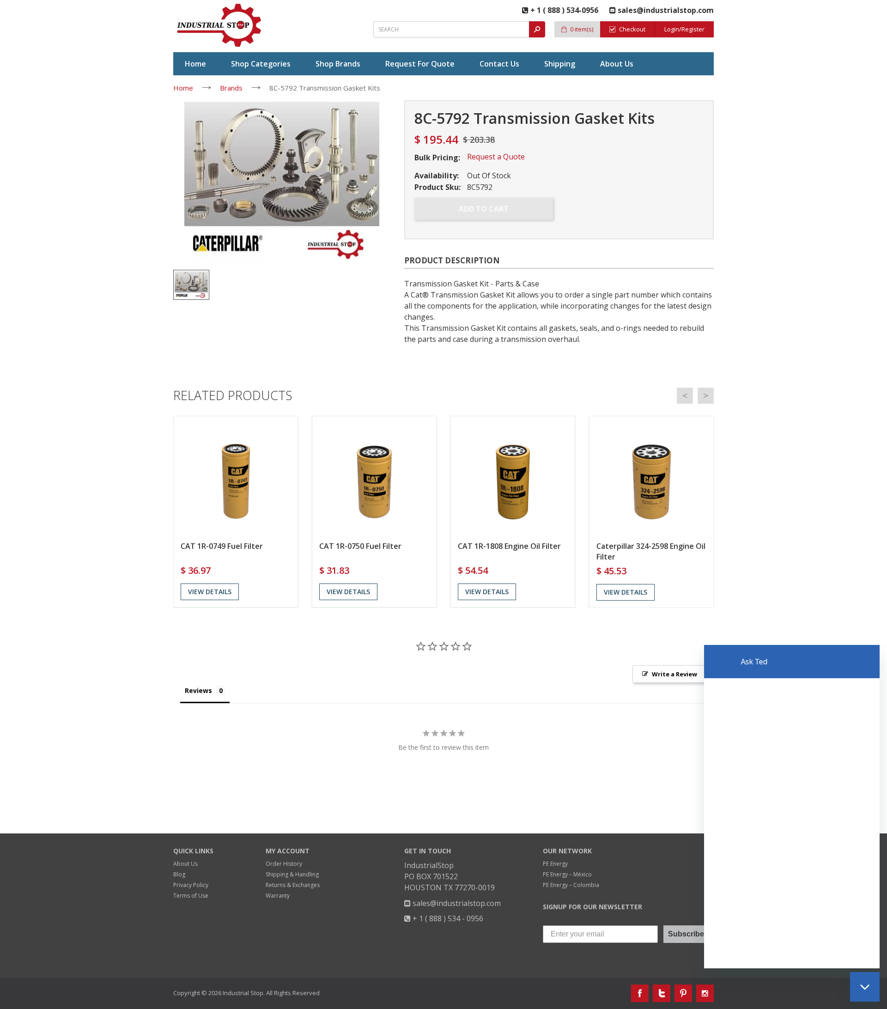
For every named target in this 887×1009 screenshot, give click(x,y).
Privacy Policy (190, 885)
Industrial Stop (243, 993)
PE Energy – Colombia (571, 885)
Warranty (278, 896)
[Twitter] (661, 993)
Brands (231, 87)
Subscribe (686, 934)
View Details (209, 591)
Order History (284, 864)
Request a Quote (496, 157)
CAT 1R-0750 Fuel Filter (360, 546)
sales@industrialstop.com (456, 903)
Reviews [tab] (198, 690)
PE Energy (555, 864)
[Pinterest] (683, 993)
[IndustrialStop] (220, 25)
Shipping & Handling (292, 874)
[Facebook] (640, 993)
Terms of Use (190, 896)
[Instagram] (705, 993)
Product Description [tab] (452, 260)
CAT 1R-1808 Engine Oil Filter (509, 546)
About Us (185, 864)
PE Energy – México (567, 874)
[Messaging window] (792, 806)
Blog (179, 874)
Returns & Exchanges (293, 885)
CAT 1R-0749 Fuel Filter (222, 546)
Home (183, 87)
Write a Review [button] (674, 674)
